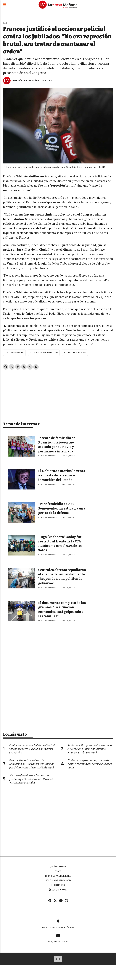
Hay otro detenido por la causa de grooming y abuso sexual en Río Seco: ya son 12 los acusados (31, 779)
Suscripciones (59, 889)
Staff (58, 871)
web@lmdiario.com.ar (58, 941)
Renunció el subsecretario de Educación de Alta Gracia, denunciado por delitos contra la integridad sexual (31, 764)
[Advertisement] (58, 394)
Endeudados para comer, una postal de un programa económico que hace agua (90, 764)
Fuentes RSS (58, 885)
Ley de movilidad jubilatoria (44, 352)
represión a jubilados (75, 352)
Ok (58, 959)
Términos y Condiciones (58, 876)
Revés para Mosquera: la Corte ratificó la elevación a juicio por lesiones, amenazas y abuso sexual (89, 749)
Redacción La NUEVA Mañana (25, 80)
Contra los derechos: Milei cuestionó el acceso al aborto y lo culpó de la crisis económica (32, 749)
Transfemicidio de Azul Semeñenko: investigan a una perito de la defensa (61, 508)
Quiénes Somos (58, 866)
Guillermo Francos (14, 352)
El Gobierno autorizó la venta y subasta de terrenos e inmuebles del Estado (61, 475)
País (5, 23)
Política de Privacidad (58, 880)
